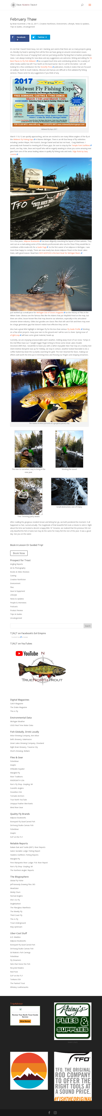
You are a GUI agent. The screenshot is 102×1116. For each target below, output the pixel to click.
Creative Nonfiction (47, 24)
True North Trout (15, 637)
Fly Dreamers (15, 960)
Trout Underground (18, 923)
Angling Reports (16, 564)
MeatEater (14, 888)
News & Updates (82, 24)
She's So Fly (15, 900)
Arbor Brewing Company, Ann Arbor (24, 735)
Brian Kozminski (19, 24)
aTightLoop (15, 335)
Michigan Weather (17, 721)
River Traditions (16, 776)
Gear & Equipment (17, 591)
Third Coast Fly (16, 915)
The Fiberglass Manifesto (20, 907)
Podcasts (14, 606)
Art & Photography (17, 568)
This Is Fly (14, 919)
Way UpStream (16, 927)
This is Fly (14, 711)
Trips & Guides (16, 27)
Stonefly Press (46, 67)
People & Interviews (18, 602)
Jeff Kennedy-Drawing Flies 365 (22, 884)
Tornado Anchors (17, 796)
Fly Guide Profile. (74, 329)
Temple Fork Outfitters (81, 145)
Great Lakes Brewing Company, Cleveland (27, 743)
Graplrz (13, 765)
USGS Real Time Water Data (21, 725)
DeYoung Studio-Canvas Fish (21, 825)
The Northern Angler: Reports (22, 870)
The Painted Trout (17, 983)
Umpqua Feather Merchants (21, 803)
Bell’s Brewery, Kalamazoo (21, 739)
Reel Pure (14, 972)
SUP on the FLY (16, 837)
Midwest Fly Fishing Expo (23, 139)
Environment (61, 24)
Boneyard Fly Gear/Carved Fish (22, 821)
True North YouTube (18, 799)
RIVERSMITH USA (17, 780)
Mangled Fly (15, 773)
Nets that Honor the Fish (20, 964)
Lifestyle (71, 24)
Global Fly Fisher (16, 880)
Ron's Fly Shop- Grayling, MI (21, 784)
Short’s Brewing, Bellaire (20, 751)
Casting (13, 575)
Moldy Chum (15, 892)
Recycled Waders (17, 968)
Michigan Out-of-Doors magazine (50, 312)
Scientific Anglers (17, 788)
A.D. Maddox (15, 937)
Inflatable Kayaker (17, 769)
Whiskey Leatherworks (19, 987)
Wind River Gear (16, 807)
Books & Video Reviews (19, 572)
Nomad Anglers (16, 896)
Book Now (19, 553)
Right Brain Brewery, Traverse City (24, 747)
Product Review (16, 610)
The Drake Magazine (18, 707)
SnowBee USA (16, 792)
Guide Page (42, 247)
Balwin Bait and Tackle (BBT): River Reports (27, 847)
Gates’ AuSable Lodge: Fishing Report (25, 851)
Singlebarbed (15, 903)
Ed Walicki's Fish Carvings (20, 952)
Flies (12, 587)
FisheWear (14, 761)
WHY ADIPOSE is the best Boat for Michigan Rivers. (60, 253)
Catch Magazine (16, 703)
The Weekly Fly (16, 911)
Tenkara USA (15, 979)
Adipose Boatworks (32, 241)
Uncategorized (29, 27)
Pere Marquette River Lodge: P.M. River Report (29, 862)
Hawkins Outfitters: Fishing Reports (24, 855)
